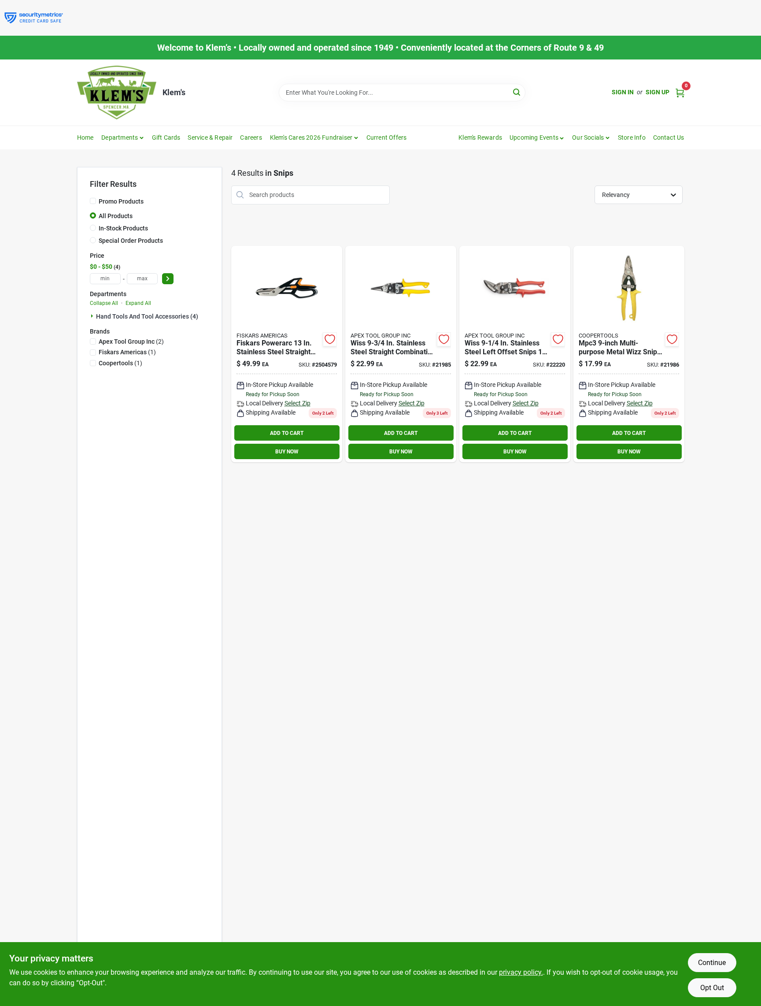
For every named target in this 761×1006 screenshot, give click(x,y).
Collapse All (104, 303)
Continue (712, 962)
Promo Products (121, 201)
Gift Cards (166, 137)
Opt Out (712, 988)
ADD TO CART (286, 433)
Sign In (623, 92)
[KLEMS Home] (116, 92)
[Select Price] (168, 278)
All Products (116, 216)
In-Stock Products (123, 228)
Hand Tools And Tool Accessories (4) (147, 316)
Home (85, 137)
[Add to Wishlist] (330, 339)
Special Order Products (131, 240)
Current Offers (386, 137)
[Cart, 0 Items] (680, 92)
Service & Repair (210, 137)
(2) (131, 341)
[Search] (517, 92)
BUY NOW (287, 452)
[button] (537, 137)
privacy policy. (521, 972)
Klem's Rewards (480, 137)
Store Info (632, 137)
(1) (127, 352)
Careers (251, 137)
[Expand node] (93, 316)
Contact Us (668, 137)
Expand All (138, 303)
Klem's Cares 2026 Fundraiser (311, 137)
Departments (119, 137)
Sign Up (657, 92)
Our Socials (588, 137)
